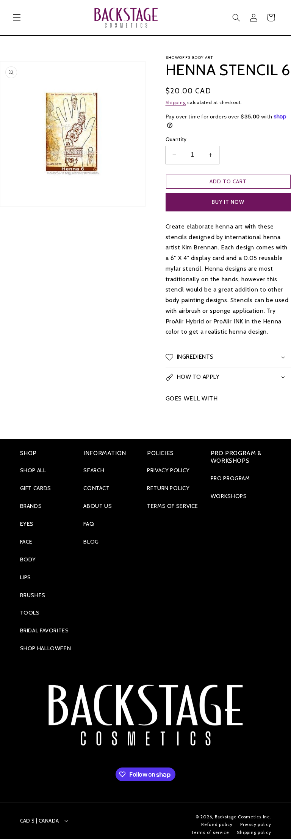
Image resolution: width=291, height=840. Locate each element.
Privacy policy (255, 824)
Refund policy (217, 824)
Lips (25, 577)
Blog (91, 541)
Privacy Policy (168, 470)
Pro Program (230, 478)
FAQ (88, 523)
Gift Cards (35, 488)
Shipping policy (254, 832)
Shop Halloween (45, 648)
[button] (16, 17)
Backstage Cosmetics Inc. (243, 817)
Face (26, 541)
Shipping (176, 102)
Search (94, 470)
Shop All (33, 470)
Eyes (27, 523)
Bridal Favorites (44, 630)
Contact (96, 488)
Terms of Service (172, 506)
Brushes (32, 595)
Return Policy (168, 488)
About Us (97, 506)
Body (28, 559)
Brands (31, 506)
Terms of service (210, 832)
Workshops (229, 496)
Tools (30, 612)
